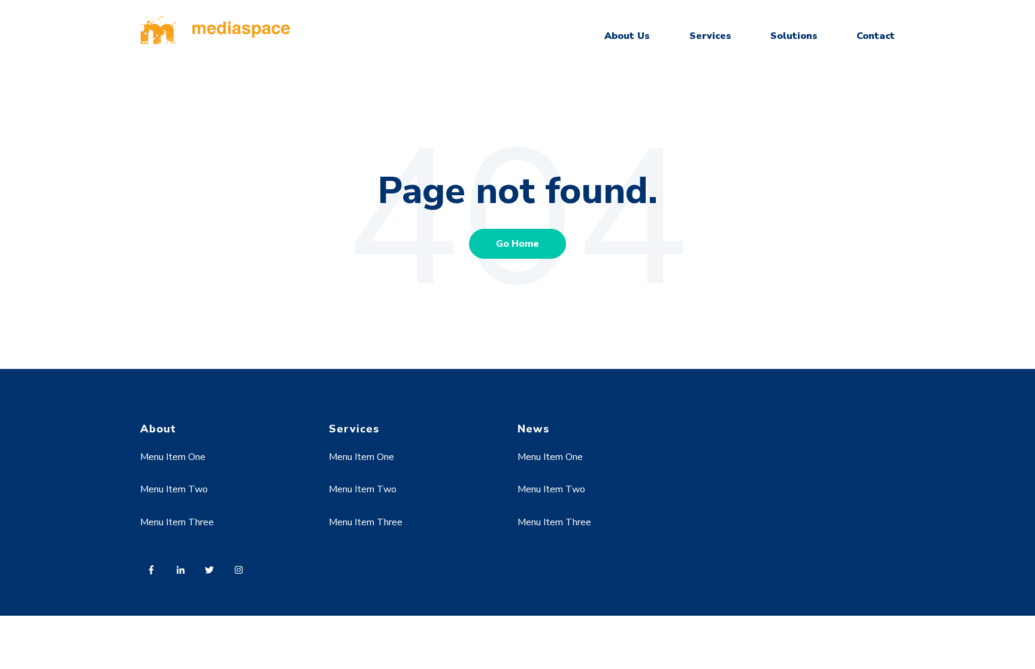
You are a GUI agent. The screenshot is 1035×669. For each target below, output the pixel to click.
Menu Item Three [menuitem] (177, 522)
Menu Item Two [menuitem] (174, 489)
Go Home (517, 243)
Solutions (794, 36)
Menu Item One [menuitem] (172, 457)
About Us (627, 36)
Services (710, 36)
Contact (876, 36)
